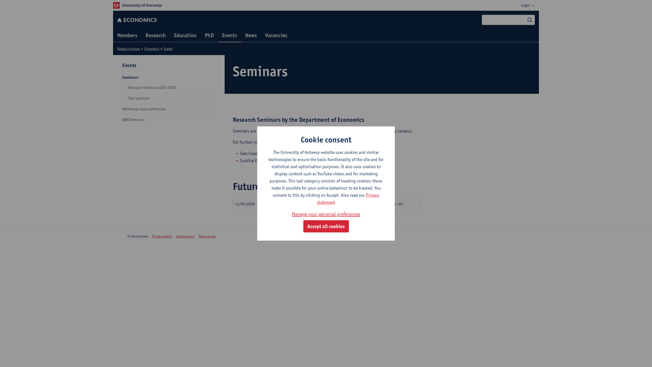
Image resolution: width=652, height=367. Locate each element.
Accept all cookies (326, 226)
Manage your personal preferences (326, 214)
